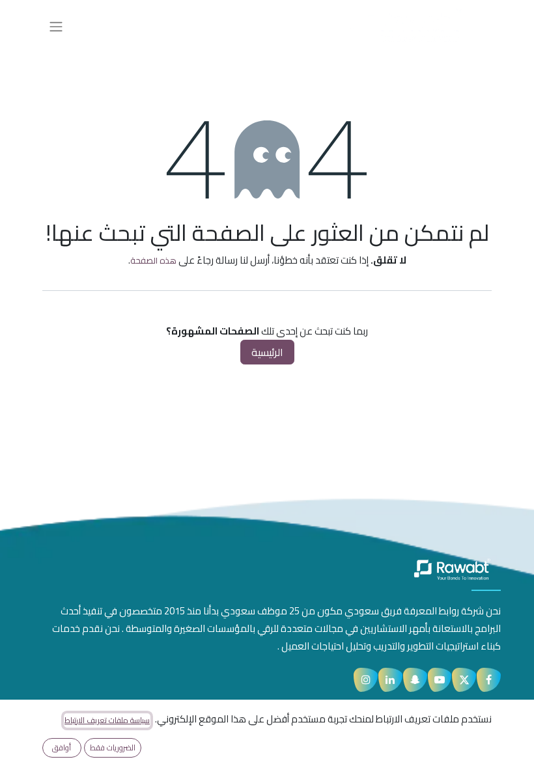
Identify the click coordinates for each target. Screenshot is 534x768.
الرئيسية (267, 352)
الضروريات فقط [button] (112, 747)
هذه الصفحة (153, 260)
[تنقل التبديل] (56, 26)
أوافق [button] (61, 747)
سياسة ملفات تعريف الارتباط (107, 720)
